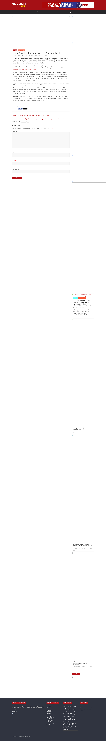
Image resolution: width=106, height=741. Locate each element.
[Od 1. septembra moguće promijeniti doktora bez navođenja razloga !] (83, 294)
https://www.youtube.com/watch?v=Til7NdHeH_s (26, 70)
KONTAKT (78, 12)
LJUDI (48, 707)
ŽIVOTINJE (49, 711)
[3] (83, 709)
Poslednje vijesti (21, 50)
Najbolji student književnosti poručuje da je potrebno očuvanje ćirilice (47, 119)
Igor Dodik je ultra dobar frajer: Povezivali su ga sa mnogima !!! (69, 728)
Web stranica (15, 169)
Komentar (15, 131)
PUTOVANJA (49, 710)
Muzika (15, 50)
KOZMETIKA (49, 714)
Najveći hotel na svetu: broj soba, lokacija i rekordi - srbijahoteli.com (69, 713)
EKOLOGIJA (49, 718)
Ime (13, 152)
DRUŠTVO (37, 12)
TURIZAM (45, 12)
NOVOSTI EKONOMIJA (18, 12)
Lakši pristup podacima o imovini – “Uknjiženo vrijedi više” (31, 115)
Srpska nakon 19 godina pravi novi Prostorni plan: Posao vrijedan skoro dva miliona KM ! (82, 545)
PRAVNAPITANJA (50, 717)
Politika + (30, 12)
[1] (80, 709)
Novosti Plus (24, 55)
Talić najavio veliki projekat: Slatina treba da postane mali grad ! (82, 428)
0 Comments (37, 55)
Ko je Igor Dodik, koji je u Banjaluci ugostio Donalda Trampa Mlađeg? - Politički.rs (70, 723)
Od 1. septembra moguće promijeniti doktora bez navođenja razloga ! (82, 302)
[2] (82, 709)
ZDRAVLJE (52, 12)
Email (14, 161)
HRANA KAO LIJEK (51, 723)
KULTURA (60, 12)
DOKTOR (75, 297)
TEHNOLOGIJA (50, 720)
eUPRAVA (49, 721)
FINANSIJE (49, 716)
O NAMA (49, 706)
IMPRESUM (14, 711)
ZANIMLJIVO (69, 12)
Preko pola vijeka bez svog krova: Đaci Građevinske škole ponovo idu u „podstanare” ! (82, 663)
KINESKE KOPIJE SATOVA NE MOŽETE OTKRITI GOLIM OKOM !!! (69, 708)
